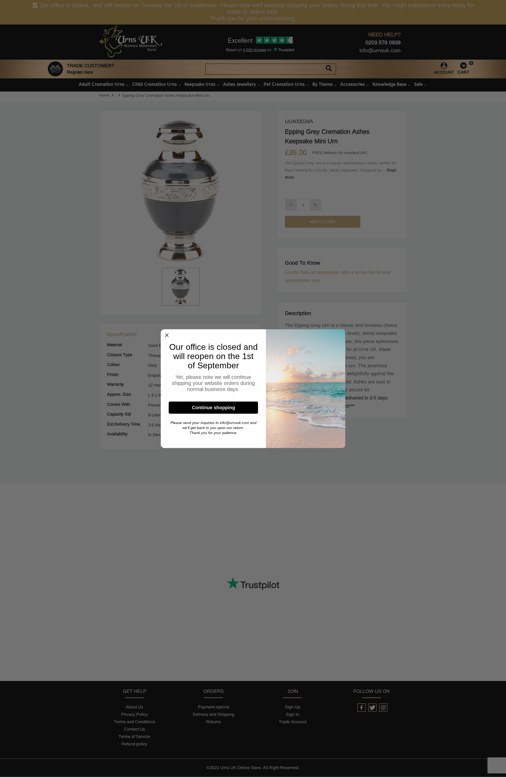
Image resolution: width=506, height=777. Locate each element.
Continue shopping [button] (213, 407)
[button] (167, 335)
